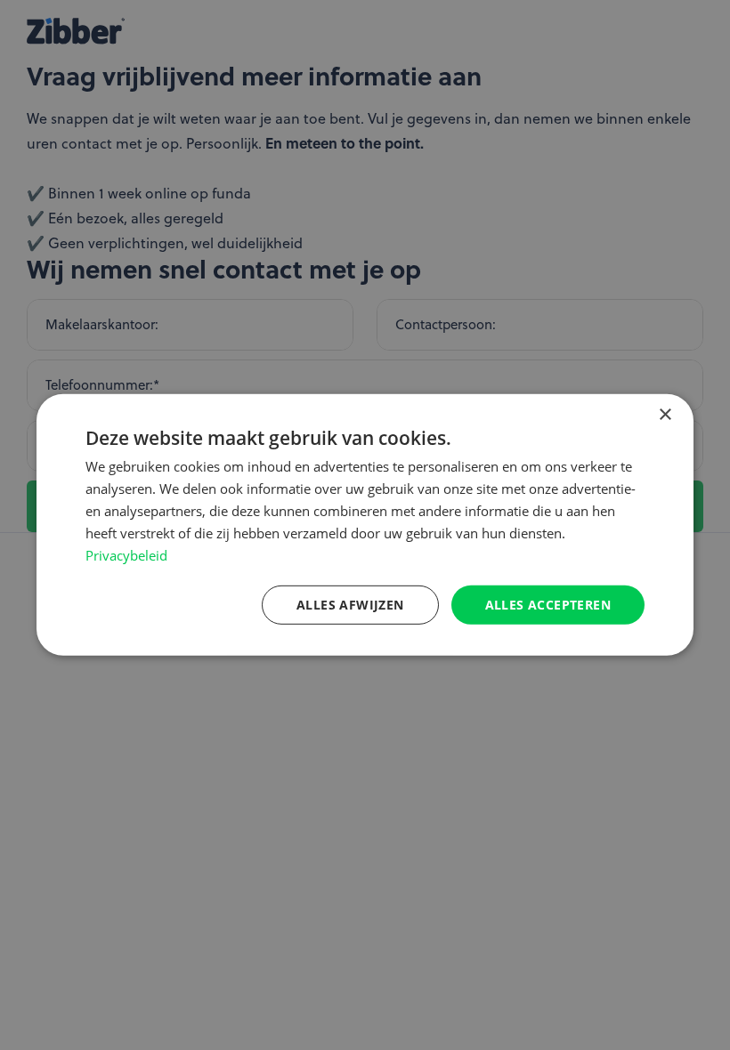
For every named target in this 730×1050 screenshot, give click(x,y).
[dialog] (365, 525)
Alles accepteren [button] (548, 603)
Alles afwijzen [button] (350, 603)
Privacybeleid (126, 555)
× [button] (664, 415)
